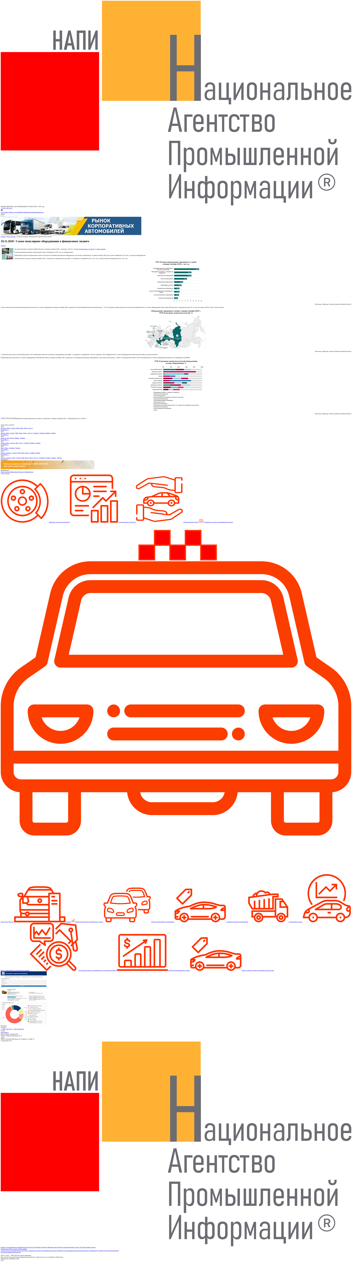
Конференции (39, 212)
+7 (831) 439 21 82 (6, 1029)
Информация (5, 1249)
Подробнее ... (5, 430)
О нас (2, 212)
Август (30, 428)
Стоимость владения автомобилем (108, 1250)
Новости (7, 212)
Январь (3, 433)
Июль (26, 428)
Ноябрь (47, 433)
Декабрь (53, 433)
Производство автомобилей (66, 1250)
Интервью (31, 212)
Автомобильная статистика (18, 1250)
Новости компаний (64, 1247)
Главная (3, 236)
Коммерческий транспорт (26, 1247)
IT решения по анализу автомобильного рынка (42, 1250)
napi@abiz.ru (5, 1032)
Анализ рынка (5, 1250)
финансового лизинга (87, 249)
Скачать (3, 245)
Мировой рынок (52, 1247)
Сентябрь (36, 433)
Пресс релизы (11, 236)
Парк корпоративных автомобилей (86, 1250)
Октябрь (42, 433)
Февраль (3, 428)
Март (8, 428)
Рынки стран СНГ (76, 1247)
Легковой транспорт (40, 1247)
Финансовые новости (89, 1247)
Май (17, 428)
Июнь (21, 428)
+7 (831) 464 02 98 (18, 1029)
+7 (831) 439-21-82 (6, 208)
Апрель (13, 428)
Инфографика (23, 212)
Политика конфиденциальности (11, 1252)
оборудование (101, 249)
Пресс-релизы (14, 212)
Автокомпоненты (12, 1247)
